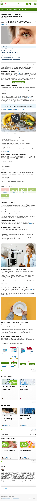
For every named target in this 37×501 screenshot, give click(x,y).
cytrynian (30, 289)
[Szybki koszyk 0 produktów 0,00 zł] (35, 4)
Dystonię (3, 165)
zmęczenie (32, 66)
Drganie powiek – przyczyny (7, 50)
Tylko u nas (3, 9)
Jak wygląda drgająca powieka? (8, 48)
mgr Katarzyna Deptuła (4, 24)
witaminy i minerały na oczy (10, 284)
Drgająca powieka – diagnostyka (8, 55)
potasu (20, 97)
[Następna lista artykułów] (35, 402)
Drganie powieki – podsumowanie (8, 60)
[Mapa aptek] (18, 3)
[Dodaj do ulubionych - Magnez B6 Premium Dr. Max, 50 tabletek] (17, 348)
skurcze (19, 73)
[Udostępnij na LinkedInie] (31, 435)
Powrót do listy (4, 488)
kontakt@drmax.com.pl (6, 498)
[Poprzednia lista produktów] (32, 370)
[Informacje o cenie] (35, 362)
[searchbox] (18, 7)
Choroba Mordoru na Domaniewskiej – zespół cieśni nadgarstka (26, 417)
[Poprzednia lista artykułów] (32, 402)
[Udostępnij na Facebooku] (35, 435)
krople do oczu (7, 151)
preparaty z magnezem (8, 109)
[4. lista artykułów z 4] (5, 402)
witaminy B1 (29, 97)
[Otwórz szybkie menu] (2, 4)
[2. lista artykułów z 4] (2, 402)
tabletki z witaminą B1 (19, 109)
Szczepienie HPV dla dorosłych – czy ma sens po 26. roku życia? (26, 388)
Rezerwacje (15, 9)
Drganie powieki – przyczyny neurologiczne (10, 52)
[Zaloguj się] (30, 4)
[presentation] (5, 350)
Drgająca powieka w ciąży (7, 53)
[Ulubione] (27, 4)
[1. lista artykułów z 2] (1, 461)
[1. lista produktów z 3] (1, 370)
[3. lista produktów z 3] (4, 370)
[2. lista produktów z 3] (2, 370)
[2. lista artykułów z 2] (2, 461)
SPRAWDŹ (23, 1)
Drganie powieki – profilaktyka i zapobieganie (11, 59)
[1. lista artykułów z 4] (1, 402)
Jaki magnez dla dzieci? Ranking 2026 (25, 450)
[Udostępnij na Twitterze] (33, 435)
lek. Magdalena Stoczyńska (6, 425)
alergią (18, 144)
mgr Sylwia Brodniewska (6, 457)
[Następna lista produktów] (35, 370)
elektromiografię (27, 240)
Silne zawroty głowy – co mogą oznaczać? (7, 416)
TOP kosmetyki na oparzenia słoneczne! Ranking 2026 (9, 450)
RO (34, 498)
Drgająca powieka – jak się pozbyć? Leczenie (11, 57)
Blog (25, 9)
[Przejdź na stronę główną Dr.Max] (6, 4)
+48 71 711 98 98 (16, 498)
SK (33, 498)
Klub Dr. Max (9, 9)
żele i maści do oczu (8, 170)
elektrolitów (20, 237)
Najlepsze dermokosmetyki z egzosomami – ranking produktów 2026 (9, 388)
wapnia (30, 223)
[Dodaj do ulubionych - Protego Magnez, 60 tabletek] (35, 348)
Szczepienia (21, 9)
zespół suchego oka (28, 146)
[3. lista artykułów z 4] (4, 402)
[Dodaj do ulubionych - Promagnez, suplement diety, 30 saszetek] (26, 348)
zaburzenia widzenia (14, 207)
